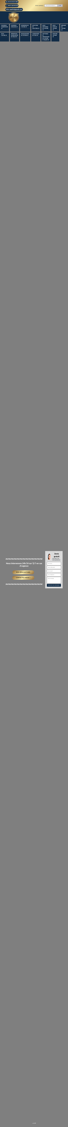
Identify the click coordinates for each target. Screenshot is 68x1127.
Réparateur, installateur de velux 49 (14, 35)
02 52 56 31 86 (13, 2)
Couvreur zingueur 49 (14, 26)
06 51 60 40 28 (13, 6)
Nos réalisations (23, 572)
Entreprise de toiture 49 (25, 26)
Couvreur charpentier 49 (4, 27)
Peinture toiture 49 (55, 35)
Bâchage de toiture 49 (63, 28)
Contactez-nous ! (23, 578)
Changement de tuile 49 (35, 34)
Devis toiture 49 (4, 34)
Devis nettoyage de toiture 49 (45, 28)
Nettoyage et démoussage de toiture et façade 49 (45, 37)
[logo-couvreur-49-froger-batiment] (13, 17)
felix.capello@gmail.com (14, 9)
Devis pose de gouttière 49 (35, 27)
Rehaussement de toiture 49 (25, 34)
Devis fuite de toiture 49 (55, 28)
